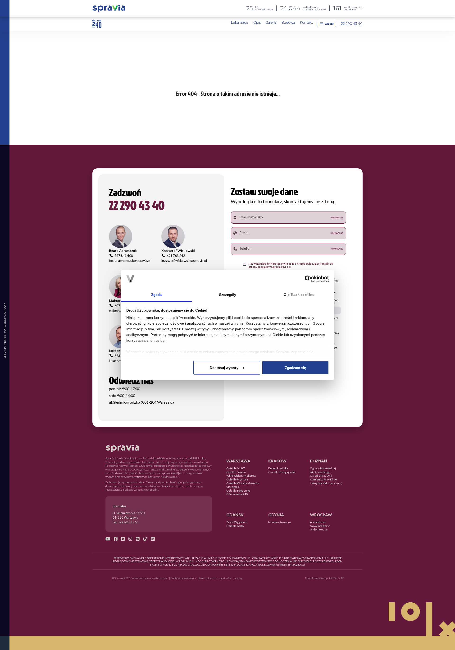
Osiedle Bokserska (238, 490)
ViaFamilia (233, 487)
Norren (279, 522)
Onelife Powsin (236, 472)
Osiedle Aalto (235, 526)
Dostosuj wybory (224, 367)
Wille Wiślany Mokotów (241, 475)
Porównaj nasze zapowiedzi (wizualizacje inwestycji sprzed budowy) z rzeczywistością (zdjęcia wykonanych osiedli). (153, 488)
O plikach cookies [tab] (299, 295)
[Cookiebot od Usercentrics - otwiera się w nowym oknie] (308, 278)
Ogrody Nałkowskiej (323, 468)
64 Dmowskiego (320, 472)
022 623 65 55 (128, 522)
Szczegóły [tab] (227, 295)
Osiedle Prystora (237, 479)
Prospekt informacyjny (228, 578)
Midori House (319, 529)
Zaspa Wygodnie (236, 522)
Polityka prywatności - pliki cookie (191, 578)
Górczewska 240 (237, 494)
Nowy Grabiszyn (320, 526)
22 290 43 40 (352, 24)
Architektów (318, 522)
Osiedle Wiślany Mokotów (242, 483)
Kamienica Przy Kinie (323, 479)
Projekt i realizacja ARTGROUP (324, 578)
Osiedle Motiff (235, 468)
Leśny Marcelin (326, 483)
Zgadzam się (295, 367)
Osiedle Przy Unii (321, 475)
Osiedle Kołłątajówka (282, 472)
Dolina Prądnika (278, 468)
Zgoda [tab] (156, 295)
